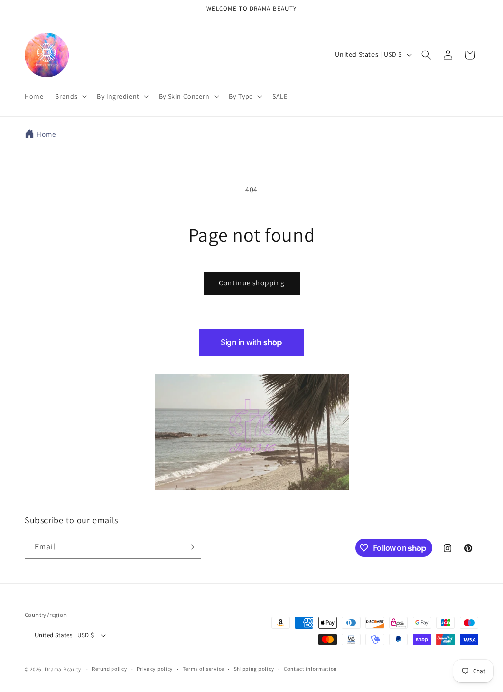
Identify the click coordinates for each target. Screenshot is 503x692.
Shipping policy (254, 669)
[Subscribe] (190, 547)
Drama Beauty (63, 669)
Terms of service (203, 669)
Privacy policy (155, 669)
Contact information (310, 669)
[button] (70, 96)
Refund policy (109, 669)
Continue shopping (252, 282)
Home (46, 134)
